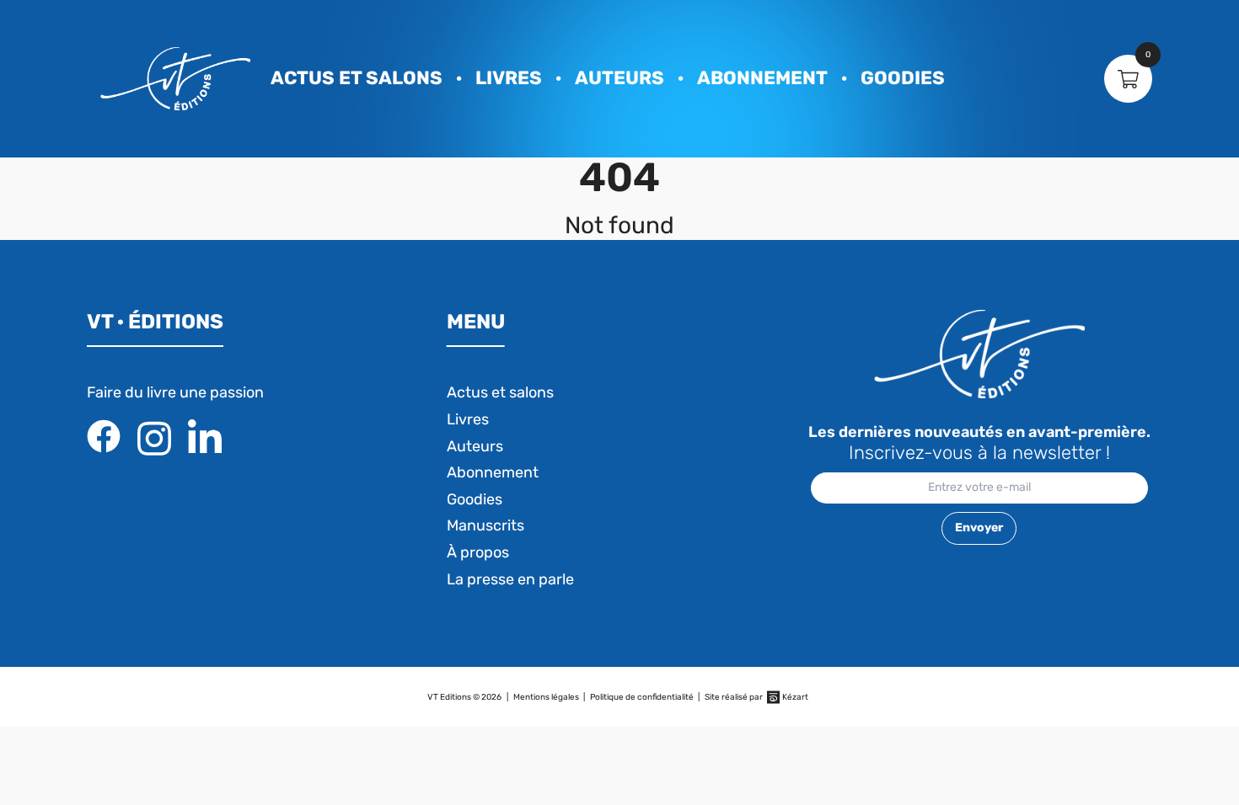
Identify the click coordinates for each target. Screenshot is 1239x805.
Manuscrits (485, 525)
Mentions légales (546, 697)
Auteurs (619, 78)
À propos (478, 552)
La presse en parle (510, 579)
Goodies (903, 78)
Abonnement (762, 78)
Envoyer (979, 527)
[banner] (175, 79)
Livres (508, 78)
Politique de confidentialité (642, 697)
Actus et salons (356, 78)
